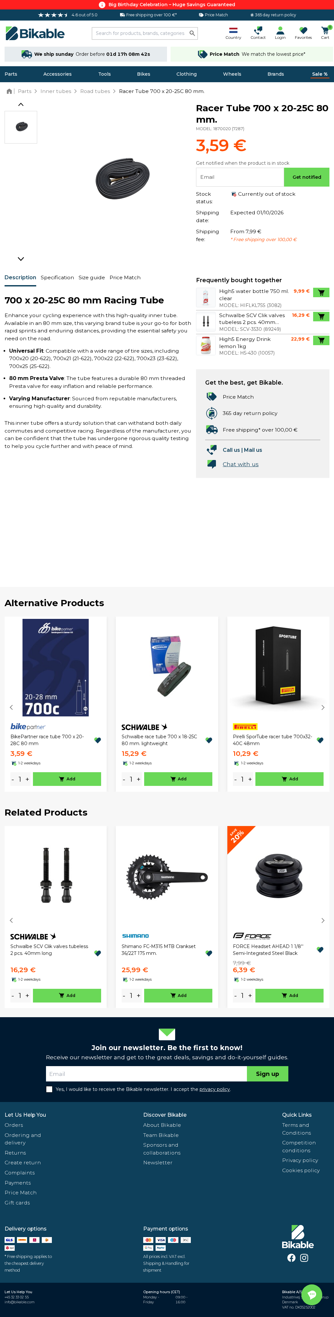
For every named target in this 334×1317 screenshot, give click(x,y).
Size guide (92, 277)
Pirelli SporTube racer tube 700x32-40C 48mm (272, 740)
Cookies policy (301, 1170)
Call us (231, 450)
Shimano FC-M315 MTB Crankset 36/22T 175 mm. (159, 949)
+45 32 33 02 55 (17, 1297)
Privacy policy (300, 1160)
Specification (57, 277)
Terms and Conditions (296, 1129)
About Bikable (162, 1125)
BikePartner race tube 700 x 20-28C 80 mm (47, 740)
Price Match (125, 277)
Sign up (267, 1073)
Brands (275, 74)
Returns (15, 1153)
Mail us (253, 450)
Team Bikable (161, 1135)
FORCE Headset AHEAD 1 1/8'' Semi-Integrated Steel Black (268, 949)
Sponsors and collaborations (161, 1149)
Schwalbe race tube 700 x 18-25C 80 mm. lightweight (159, 740)
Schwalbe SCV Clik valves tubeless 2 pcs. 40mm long (49, 949)
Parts (11, 74)
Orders (14, 1125)
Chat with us (241, 464)
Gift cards (17, 1203)
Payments (18, 1183)
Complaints (20, 1173)
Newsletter (158, 1162)
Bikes (143, 74)
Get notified (307, 177)
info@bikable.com (20, 1302)
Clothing (186, 74)
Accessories (57, 74)
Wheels (232, 74)
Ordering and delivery (23, 1139)
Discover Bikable (165, 1115)
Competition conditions (299, 1147)
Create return (23, 1162)
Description (20, 277)
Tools (104, 74)
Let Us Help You (25, 1115)
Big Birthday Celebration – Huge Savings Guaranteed (172, 5)
